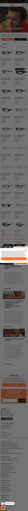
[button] (26, 249)
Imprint (22, 261)
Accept (14, 258)
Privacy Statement (16, 261)
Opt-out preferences (8, 261)
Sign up (21, 263)
